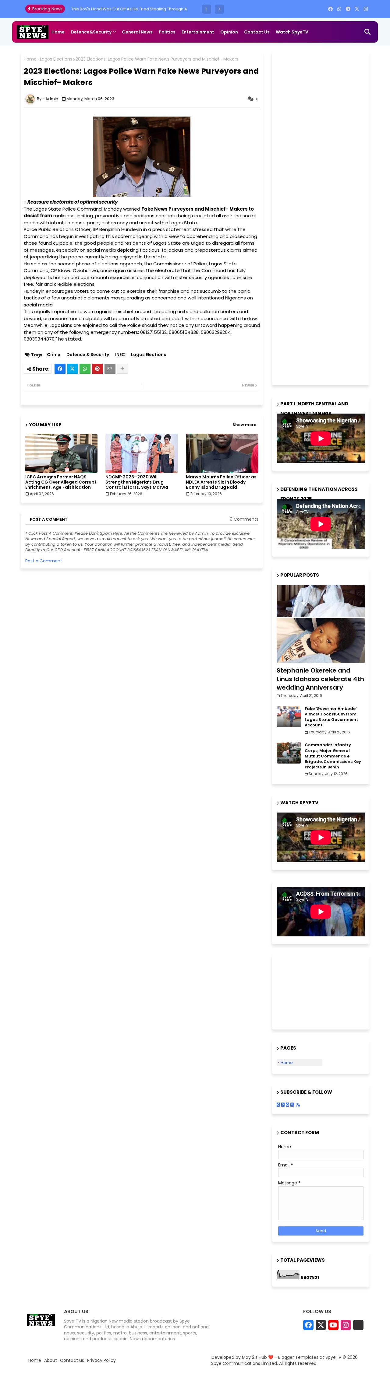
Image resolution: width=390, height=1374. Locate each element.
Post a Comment (43, 561)
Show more (244, 425)
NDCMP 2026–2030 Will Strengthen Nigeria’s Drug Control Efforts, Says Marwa (136, 482)
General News (137, 32)
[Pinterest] (97, 369)
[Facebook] (60, 369)
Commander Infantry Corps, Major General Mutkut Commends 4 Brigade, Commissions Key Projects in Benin (333, 756)
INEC (120, 355)
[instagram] (366, 9)
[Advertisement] (322, 217)
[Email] (110, 369)
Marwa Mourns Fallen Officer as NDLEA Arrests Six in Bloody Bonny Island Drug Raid (221, 482)
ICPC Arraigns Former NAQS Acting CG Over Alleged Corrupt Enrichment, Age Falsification (61, 482)
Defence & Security (87, 355)
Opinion (229, 32)
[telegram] (348, 9)
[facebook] (330, 9)
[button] (206, 9)
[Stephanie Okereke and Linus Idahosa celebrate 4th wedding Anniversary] (321, 624)
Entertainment (198, 32)
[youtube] (333, 1325)
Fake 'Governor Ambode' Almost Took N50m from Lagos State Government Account (331, 717)
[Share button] (122, 369)
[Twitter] (72, 369)
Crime (53, 355)
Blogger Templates (298, 1357)
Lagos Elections (56, 59)
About (50, 1360)
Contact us (257, 32)
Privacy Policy (101, 1360)
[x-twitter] (357, 9)
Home (58, 32)
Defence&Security (91, 32)
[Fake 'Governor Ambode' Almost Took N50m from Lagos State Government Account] (289, 716)
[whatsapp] (339, 9)
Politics (167, 32)
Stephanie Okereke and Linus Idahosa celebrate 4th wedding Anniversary (320, 679)
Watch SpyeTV (292, 32)
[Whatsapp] (85, 369)
